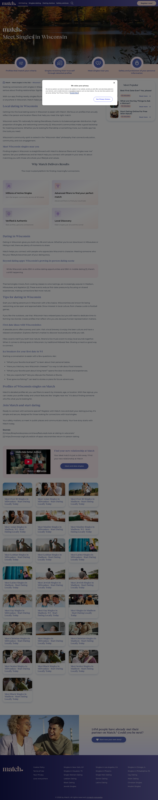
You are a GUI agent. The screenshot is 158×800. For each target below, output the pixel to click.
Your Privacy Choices (103, 99)
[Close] (114, 82)
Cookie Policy (74, 93)
